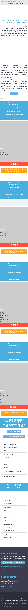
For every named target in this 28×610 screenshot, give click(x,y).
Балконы (7, 461)
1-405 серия (7, 534)
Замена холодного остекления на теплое (14, 471)
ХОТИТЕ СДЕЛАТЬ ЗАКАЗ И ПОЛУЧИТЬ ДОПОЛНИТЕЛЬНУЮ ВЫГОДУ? (14, 170)
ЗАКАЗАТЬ (15, 93)
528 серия (7, 527)
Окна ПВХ (7, 464)
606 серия (7, 514)
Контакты (7, 467)
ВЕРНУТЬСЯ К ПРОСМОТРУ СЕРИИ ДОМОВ (15, 436)
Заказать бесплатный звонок (8, 1)
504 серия (7, 500)
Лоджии (6, 457)
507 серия (7, 520)
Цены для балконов (10, 444)
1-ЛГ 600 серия (8, 504)
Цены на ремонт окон (10, 447)
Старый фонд (8, 537)
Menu (24, 6)
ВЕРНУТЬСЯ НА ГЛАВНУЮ (15, 431)
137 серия (7, 497)
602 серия (7, 510)
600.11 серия (7, 507)
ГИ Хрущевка (8, 524)
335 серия (7, 517)
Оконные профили (9, 454)
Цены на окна (8, 451)
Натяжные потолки (9, 476)
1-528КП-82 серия (9, 531)
